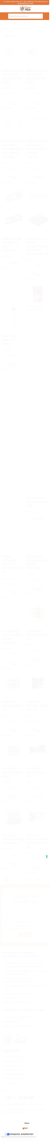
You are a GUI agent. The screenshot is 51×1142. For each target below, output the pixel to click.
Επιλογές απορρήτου (21, 1134)
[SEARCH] (40, 16)
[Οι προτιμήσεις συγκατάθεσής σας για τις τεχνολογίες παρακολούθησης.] (46, 856)
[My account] (45, 16)
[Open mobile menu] (6, 16)
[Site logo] (25, 8)
